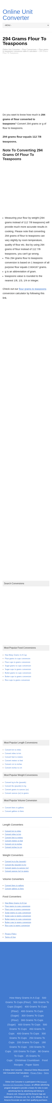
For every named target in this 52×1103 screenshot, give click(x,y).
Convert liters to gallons (14, 808)
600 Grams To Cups (29, 1024)
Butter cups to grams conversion (18, 676)
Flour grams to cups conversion (17, 659)
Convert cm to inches (13, 764)
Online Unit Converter (18, 14)
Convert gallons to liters (14, 811)
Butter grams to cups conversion (18, 673)
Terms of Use (10, 937)
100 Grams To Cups (24, 1051)
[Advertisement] (26, 85)
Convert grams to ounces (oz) (17, 790)
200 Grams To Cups (28, 1042)
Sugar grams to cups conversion (18, 666)
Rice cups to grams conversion (17, 680)
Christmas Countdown (27, 1060)
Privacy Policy (11, 934)
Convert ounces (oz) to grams (17, 793)
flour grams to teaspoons (32, 289)
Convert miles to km (13, 753)
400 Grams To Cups (28, 1033)
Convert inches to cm (13, 768)
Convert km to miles (13, 750)
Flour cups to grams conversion (17, 662)
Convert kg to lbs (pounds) (15, 782)
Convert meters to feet (14, 761)
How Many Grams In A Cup (16, 655)
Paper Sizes (32, 1064)
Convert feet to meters (14, 757)
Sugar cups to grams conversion (18, 669)
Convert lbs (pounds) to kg (15, 786)
